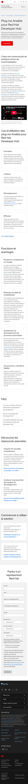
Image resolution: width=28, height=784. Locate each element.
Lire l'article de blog (7, 236)
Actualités (17, 730)
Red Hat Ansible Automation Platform (7, 6)
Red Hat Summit (4, 767)
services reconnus (9, 726)
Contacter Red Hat (5, 763)
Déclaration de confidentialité (4, 775)
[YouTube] (6, 690)
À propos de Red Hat (5, 760)
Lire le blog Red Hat (19, 763)
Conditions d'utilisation (19, 775)
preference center (15, 662)
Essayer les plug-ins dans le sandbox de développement (12, 556)
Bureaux (16, 761)
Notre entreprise (5, 730)
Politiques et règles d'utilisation (5, 778)
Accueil (3, 15)
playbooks (6, 274)
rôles (22, 274)
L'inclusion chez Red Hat (6, 765)
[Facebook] (9, 690)
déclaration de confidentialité (13, 664)
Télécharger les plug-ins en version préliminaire (12, 536)
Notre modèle (4, 732)
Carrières (17, 760)
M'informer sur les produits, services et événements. (12, 646)
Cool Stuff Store (18, 765)
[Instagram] (16, 690)
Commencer (7, 43)
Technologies (9, 15)
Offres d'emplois (18, 741)
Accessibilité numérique (20, 778)
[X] (13, 690)
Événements (3, 761)
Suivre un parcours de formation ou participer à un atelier (14, 469)
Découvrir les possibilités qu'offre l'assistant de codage (14, 499)
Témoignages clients (6, 735)
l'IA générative (7, 347)
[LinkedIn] (2, 690)
